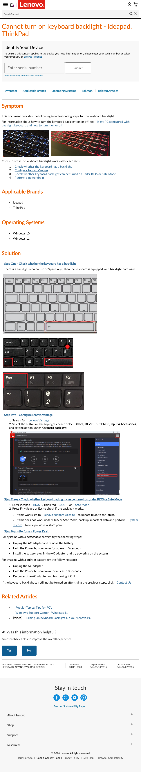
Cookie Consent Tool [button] (48, 758)
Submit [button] (78, 68)
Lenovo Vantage (39, 420)
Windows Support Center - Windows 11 (41, 612)
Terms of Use (25, 758)
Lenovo (65, 753)
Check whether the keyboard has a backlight (43, 166)
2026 (57, 753)
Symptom (11, 90)
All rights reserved (80, 753)
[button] (4, 5)
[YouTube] (74, 698)
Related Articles (108, 90)
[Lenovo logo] (31, 4)
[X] (65, 698)
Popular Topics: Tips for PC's (33, 607)
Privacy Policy (71, 758)
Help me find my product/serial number (23, 76)
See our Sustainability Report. (70, 706)
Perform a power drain (29, 177)
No (29, 650)
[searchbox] (70, 13)
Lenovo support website (59, 514)
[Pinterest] (83, 698)
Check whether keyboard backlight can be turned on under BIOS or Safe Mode (65, 174)
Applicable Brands (34, 90)
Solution (87, 90)
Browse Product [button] (33, 57)
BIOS (36, 505)
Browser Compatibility (110, 758)
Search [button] (131, 13)
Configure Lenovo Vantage (31, 170)
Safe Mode (82, 505)
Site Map (89, 758)
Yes (9, 650)
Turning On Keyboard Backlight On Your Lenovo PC (58, 617)
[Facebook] (56, 698)
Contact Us (124, 582)
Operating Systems (64, 90)
